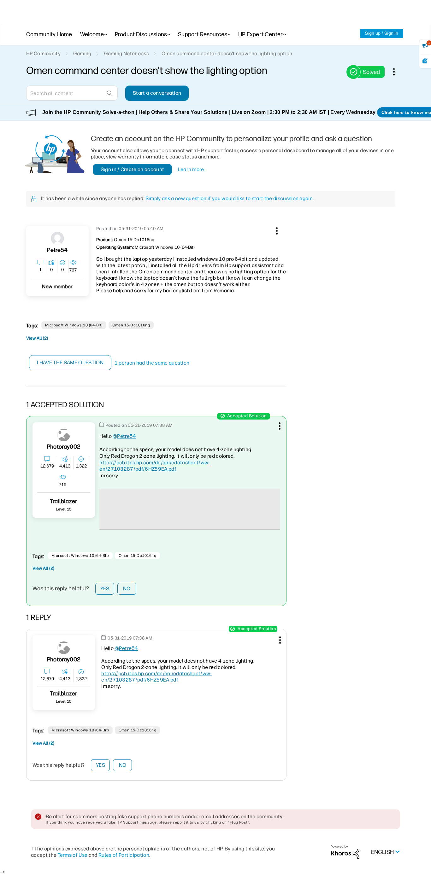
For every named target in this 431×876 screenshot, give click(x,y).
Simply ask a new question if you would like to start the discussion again (229, 198)
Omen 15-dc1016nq (131, 325)
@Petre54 (124, 436)
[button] (276, 229)
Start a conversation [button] (157, 93)
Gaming (82, 54)
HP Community (43, 54)
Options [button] (397, 71)
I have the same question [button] (70, 363)
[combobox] (72, 93)
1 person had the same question (152, 363)
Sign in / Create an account (132, 169)
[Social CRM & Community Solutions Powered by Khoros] (345, 852)
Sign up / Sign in (381, 33)
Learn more (191, 169)
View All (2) (37, 338)
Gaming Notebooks (126, 54)
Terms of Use (73, 855)
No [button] (127, 589)
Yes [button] (104, 589)
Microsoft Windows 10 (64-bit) (74, 325)
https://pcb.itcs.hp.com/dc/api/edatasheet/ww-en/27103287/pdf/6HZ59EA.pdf (154, 466)
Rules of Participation (123, 855)
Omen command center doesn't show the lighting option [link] (227, 54)
